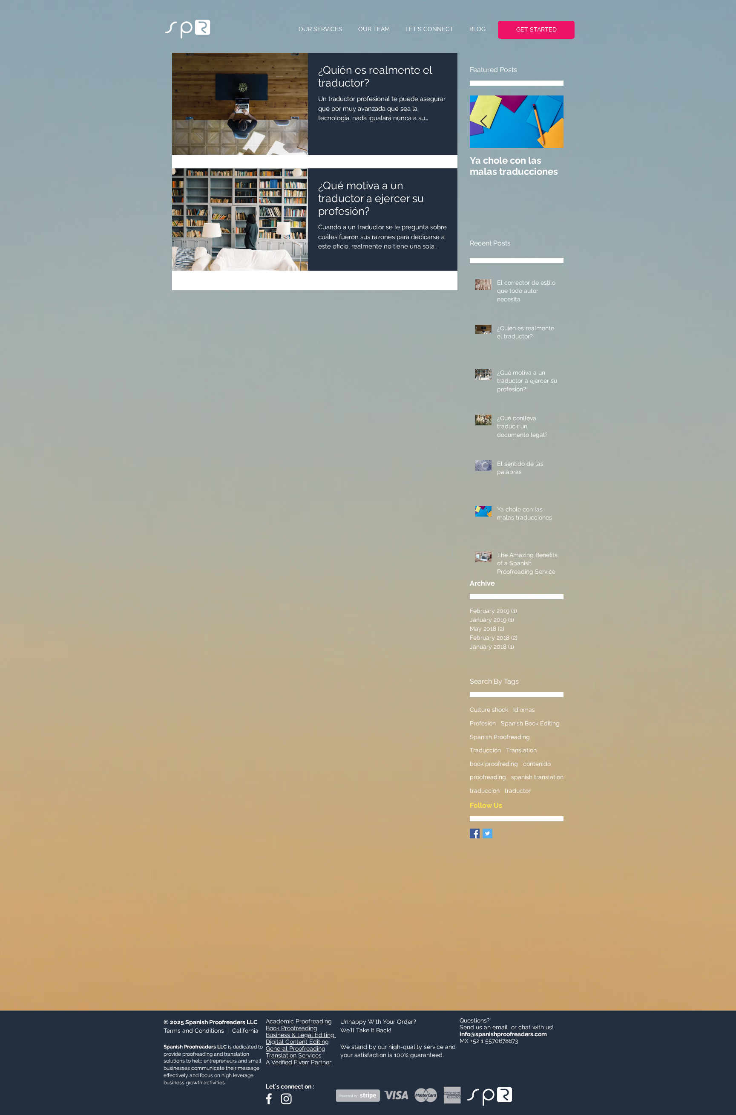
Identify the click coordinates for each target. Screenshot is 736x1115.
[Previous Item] (483, 122)
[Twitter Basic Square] (487, 833)
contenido (537, 763)
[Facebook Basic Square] (475, 833)
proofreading (488, 777)
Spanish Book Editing (530, 723)
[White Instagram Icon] (286, 1099)
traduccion (485, 790)
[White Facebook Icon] (269, 1099)
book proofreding (494, 763)
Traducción (485, 750)
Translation (521, 750)
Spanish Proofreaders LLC (221, 1022)
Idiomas (524, 709)
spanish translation (537, 777)
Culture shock (489, 709)
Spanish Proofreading (500, 737)
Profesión (483, 723)
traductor (518, 790)
